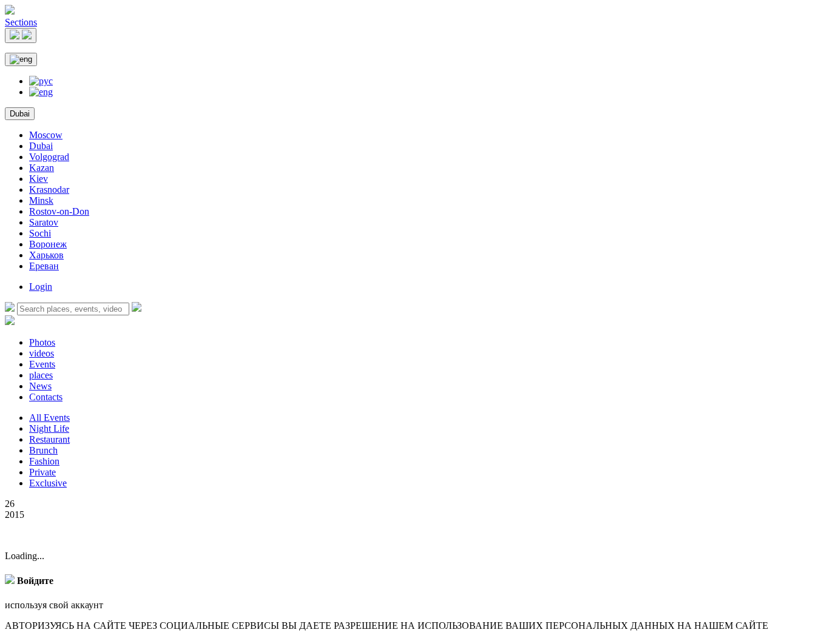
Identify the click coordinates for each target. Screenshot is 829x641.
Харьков (46, 255)
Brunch (43, 450)
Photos (42, 342)
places (41, 375)
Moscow (46, 135)
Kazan (41, 168)
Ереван (44, 266)
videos (41, 353)
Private (42, 472)
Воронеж (48, 244)
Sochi (40, 233)
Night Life (49, 428)
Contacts (46, 397)
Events (42, 364)
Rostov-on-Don (59, 211)
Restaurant (49, 439)
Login (40, 286)
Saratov (43, 222)
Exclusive (48, 483)
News (40, 386)
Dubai (20, 113)
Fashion (44, 461)
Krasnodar (49, 189)
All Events (49, 417)
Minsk (41, 200)
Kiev (38, 178)
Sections (21, 22)
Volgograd (49, 157)
